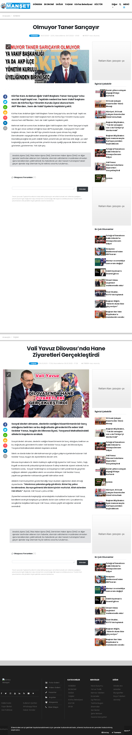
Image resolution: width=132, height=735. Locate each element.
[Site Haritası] (30, 693)
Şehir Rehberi (96, 713)
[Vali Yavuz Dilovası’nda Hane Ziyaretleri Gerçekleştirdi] (46, 393)
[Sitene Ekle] (34, 693)
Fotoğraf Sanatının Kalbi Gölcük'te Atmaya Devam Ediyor (115, 153)
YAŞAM (68, 4)
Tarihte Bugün (97, 703)
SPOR (70, 706)
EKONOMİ (49, 4)
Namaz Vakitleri (97, 692)
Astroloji (116, 699)
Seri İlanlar (95, 710)
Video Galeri (54, 687)
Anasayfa (6, 16)
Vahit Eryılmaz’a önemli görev (114, 272)
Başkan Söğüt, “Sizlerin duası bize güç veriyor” (115, 304)
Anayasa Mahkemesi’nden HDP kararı (114, 252)
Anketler (117, 689)
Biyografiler (118, 692)
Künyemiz (53, 702)
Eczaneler (95, 696)
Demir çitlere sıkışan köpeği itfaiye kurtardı (116, 93)
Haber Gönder (29, 710)
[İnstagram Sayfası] (11, 693)
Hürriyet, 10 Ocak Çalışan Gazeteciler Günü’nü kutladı (115, 114)
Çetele (109, 178)
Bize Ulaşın (53, 707)
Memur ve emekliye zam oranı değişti (115, 262)
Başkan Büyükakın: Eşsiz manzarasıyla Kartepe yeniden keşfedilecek (115, 139)
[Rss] (25, 693)
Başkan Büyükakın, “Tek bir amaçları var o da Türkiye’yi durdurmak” (115, 126)
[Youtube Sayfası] (16, 693)
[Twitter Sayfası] (7, 693)
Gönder (82, 189)
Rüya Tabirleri (119, 696)
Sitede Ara (117, 686)
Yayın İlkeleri (6, 706)
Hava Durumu (97, 686)
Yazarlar (52, 692)
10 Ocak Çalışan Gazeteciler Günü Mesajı (114, 104)
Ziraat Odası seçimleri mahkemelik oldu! (114, 283)
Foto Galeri (54, 682)
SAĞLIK (59, 4)
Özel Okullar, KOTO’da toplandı (114, 293)
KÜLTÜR (98, 4)
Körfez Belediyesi (83, 4)
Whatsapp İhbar (30, 706)
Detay (106, 732)
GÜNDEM (37, 4)
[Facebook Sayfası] (2, 693)
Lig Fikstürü (95, 699)
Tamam (117, 732)
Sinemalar (95, 706)
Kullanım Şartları (30, 703)
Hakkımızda (6, 703)
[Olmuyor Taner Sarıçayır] (46, 65)
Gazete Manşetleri (99, 717)
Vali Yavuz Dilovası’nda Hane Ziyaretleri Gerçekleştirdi (114, 166)
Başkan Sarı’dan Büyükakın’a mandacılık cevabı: (115, 314)
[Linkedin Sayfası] (20, 693)
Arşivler (52, 697)
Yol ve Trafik (96, 689)
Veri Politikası (6, 710)
